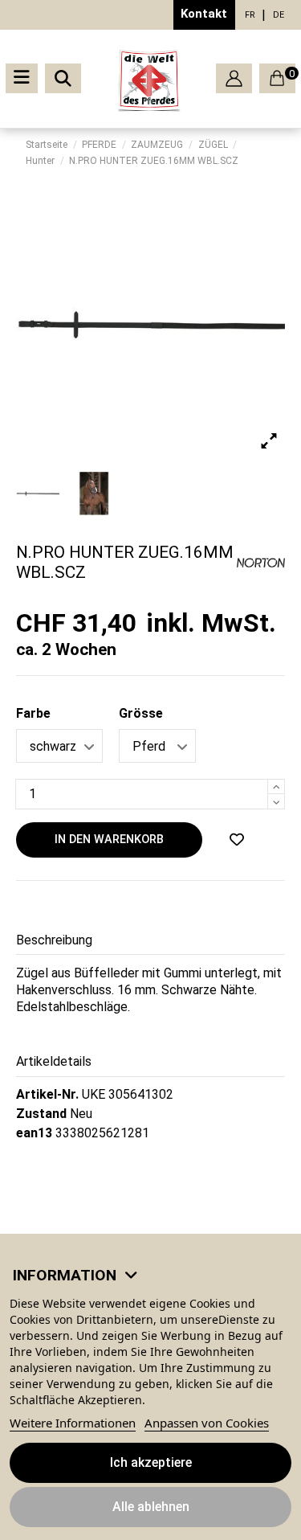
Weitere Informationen (73, 1423)
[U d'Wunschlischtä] (237, 840)
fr (250, 15)
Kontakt (204, 13)
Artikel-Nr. (47, 1094)
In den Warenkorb (109, 839)
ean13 (34, 1133)
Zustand (41, 1113)
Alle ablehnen (150, 1506)
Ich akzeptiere (151, 1462)
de (278, 15)
